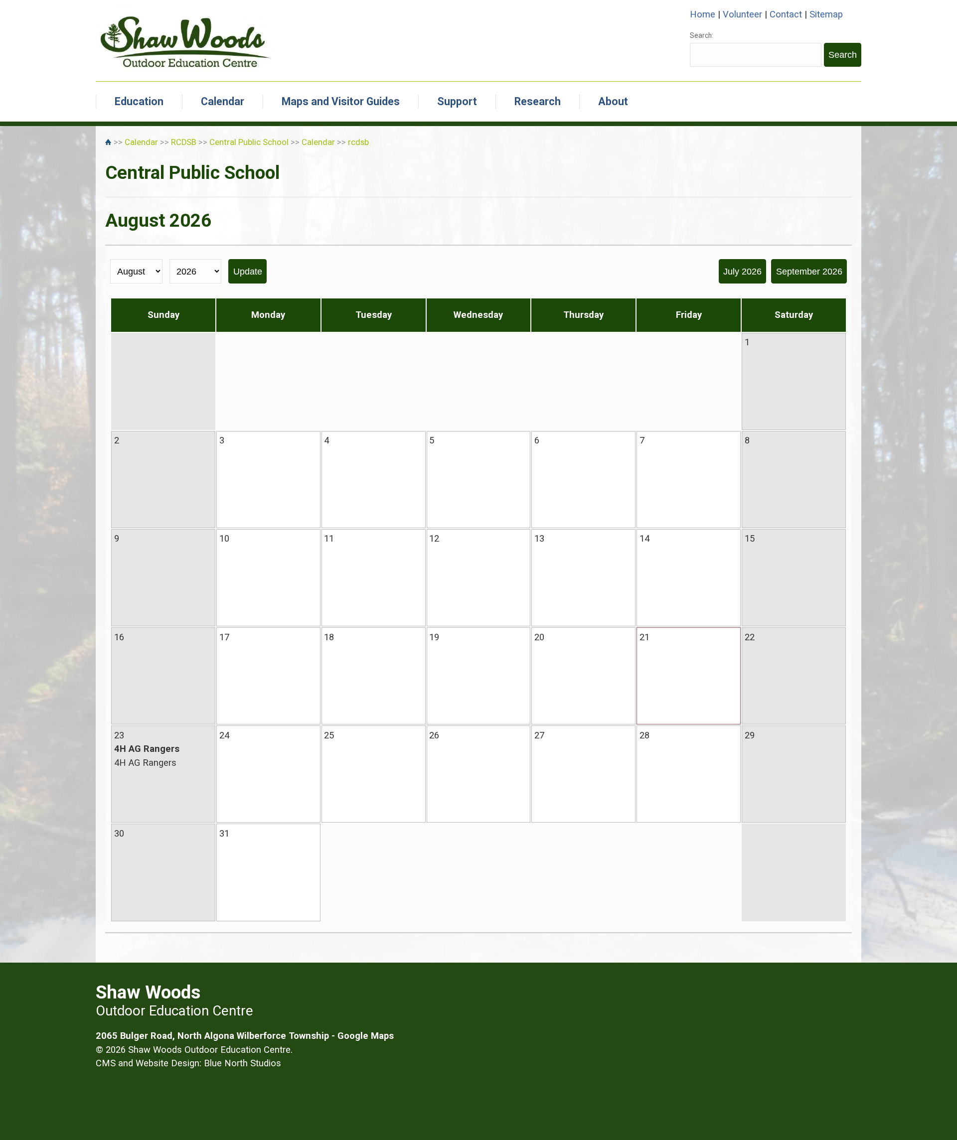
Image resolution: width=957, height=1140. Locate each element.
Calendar (222, 101)
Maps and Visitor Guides (341, 101)
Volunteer (742, 14)
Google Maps (365, 1035)
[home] (109, 142)
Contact (786, 14)
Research (537, 101)
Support (457, 101)
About (613, 101)
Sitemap (826, 14)
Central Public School (249, 142)
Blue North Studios (242, 1063)
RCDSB (183, 142)
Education (139, 101)
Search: (701, 35)
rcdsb (358, 142)
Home (702, 14)
